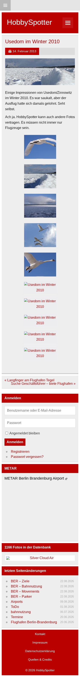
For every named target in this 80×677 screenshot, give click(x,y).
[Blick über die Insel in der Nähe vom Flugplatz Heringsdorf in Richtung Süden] (40, 303)
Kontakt (40, 633)
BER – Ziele (20, 581)
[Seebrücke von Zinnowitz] (40, 176)
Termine (17, 617)
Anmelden (15, 442)
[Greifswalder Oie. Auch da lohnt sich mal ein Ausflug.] (40, 336)
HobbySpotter (29, 22)
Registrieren (20, 451)
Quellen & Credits (40, 659)
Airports (17, 601)
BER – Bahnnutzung (26, 586)
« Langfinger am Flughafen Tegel (29, 380)
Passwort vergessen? (27, 457)
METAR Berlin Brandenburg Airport (34, 478)
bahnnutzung (21, 612)
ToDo (15, 607)
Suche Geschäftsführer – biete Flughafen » (43, 383)
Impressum (40, 642)
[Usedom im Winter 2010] (40, 147)
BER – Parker (21, 596)
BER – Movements (25, 591)
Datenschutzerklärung (40, 651)
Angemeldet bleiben (24, 433)
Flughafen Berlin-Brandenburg (34, 622)
